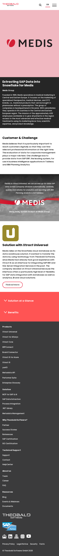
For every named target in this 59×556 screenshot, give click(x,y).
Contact (6, 460)
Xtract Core (7, 342)
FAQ (4, 485)
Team (5, 476)
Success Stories (9, 429)
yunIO (5, 367)
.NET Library (7, 408)
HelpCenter (7, 464)
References (7, 434)
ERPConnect (7, 347)
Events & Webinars (10, 501)
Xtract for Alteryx (10, 337)
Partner (5, 425)
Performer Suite (9, 378)
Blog (4, 497)
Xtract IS (6, 362)
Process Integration (11, 404)
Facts (42, 544)
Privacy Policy (8, 544)
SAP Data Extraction (11, 399)
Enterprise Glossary (11, 383)
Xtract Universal (9, 332)
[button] (47, 4)
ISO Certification (10, 443)
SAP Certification (10, 439)
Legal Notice (22, 544)
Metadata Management (13, 413)
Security (34, 544)
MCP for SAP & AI (9, 394)
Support (6, 455)
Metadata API (8, 372)
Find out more (12, 285)
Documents (7, 506)
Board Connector (10, 352)
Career (5, 480)
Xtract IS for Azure (10, 357)
